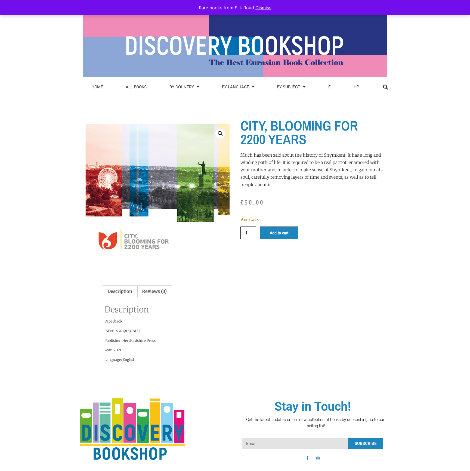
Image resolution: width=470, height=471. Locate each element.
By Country (181, 87)
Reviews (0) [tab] (154, 291)
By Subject (288, 87)
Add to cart (279, 233)
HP (356, 87)
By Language (235, 87)
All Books (136, 87)
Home (97, 87)
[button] (385, 86)
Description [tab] (119, 291)
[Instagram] (318, 458)
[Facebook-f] (307, 458)
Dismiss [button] (263, 7)
